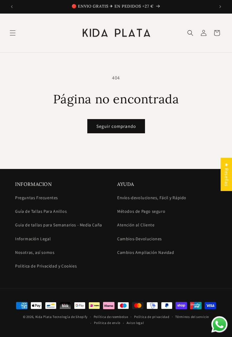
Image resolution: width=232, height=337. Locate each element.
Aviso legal (135, 323)
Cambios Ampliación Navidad (145, 252)
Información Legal (33, 238)
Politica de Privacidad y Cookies (46, 266)
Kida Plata (43, 317)
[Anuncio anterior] (11, 6)
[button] (12, 33)
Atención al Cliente (135, 225)
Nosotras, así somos (34, 252)
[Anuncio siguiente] (220, 6)
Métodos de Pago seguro (141, 211)
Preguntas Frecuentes (36, 197)
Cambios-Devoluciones (139, 238)
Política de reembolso (111, 317)
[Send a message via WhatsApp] (219, 324)
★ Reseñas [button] (226, 174)
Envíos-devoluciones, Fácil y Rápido (151, 197)
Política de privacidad (151, 317)
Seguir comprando (116, 126)
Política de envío (107, 323)
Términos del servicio (192, 317)
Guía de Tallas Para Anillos (41, 211)
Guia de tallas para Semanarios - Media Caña (58, 225)
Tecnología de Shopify (70, 317)
